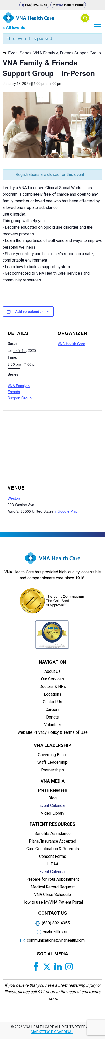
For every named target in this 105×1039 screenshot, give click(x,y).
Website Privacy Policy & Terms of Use (52, 732)
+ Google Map (66, 511)
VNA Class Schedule (52, 894)
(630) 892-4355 (35, 5)
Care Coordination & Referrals (52, 848)
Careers (53, 709)
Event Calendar (52, 805)
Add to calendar (29, 311)
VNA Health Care (71, 343)
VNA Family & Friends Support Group (20, 391)
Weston (14, 498)
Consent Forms (52, 856)
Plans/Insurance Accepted (52, 841)
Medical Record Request (53, 886)
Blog (52, 798)
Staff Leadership (52, 762)
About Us (52, 671)
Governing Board (52, 754)
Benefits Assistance (52, 833)
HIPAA (52, 864)
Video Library (52, 813)
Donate (52, 717)
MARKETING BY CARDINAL (52, 1032)
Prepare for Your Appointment (52, 879)
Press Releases (52, 790)
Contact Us (52, 701)
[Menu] (97, 26)
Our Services (52, 679)
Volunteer (52, 724)
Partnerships (52, 770)
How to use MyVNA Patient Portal (52, 902)
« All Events (14, 27)
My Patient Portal (68, 5)
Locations (52, 694)
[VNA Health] (52, 560)
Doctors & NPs (52, 686)
